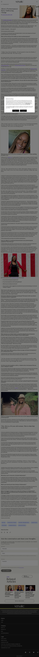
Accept (23, 110)
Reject (16, 110)
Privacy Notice (28, 103)
